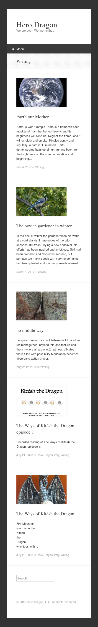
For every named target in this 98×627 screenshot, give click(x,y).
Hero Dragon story (48, 455)
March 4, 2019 (25, 271)
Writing (39, 167)
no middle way (30, 330)
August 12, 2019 (26, 367)
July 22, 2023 (24, 555)
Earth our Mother (32, 117)
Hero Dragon (36, 24)
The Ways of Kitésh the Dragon (45, 513)
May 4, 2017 (24, 167)
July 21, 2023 (24, 455)
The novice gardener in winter (44, 226)
